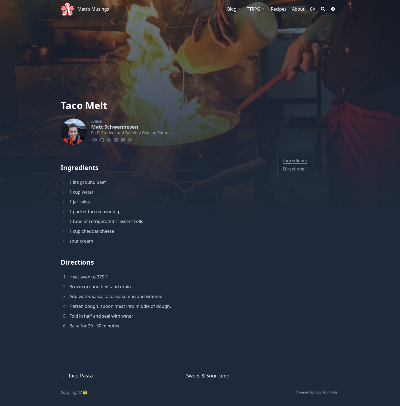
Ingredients (295, 161)
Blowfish (333, 392)
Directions (293, 169)
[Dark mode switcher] (333, 9)
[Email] (94, 139)
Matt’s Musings (93, 9)
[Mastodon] (123, 139)
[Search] (323, 9)
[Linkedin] (115, 139)
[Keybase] (108, 139)
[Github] (101, 139)
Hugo (318, 392)
